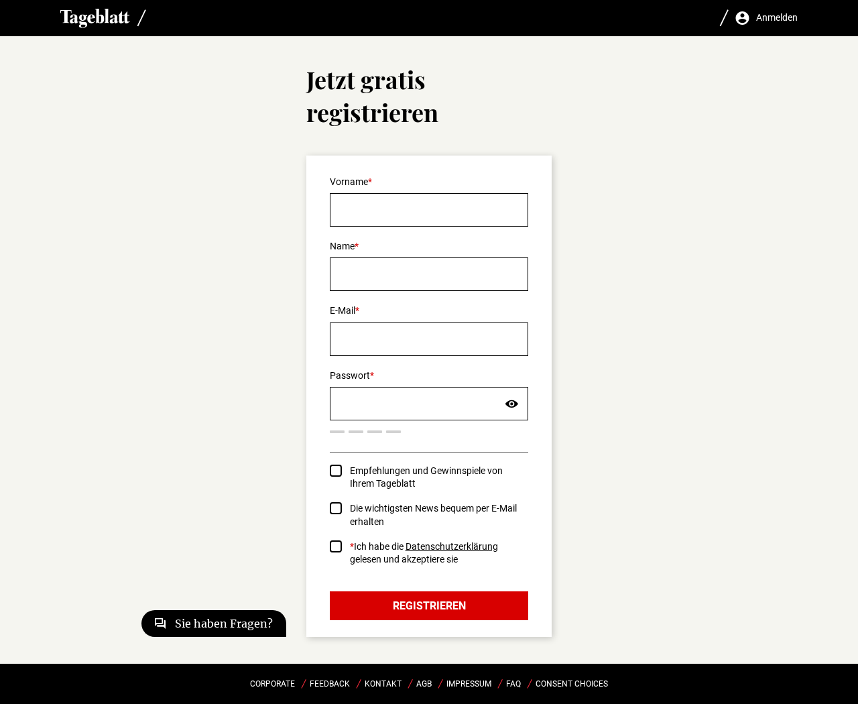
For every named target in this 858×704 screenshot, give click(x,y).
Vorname (349, 181)
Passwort (350, 375)
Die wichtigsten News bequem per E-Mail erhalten (433, 514)
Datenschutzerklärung (452, 546)
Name (342, 246)
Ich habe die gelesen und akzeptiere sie (424, 553)
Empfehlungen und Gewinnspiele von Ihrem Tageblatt (426, 477)
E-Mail (342, 310)
